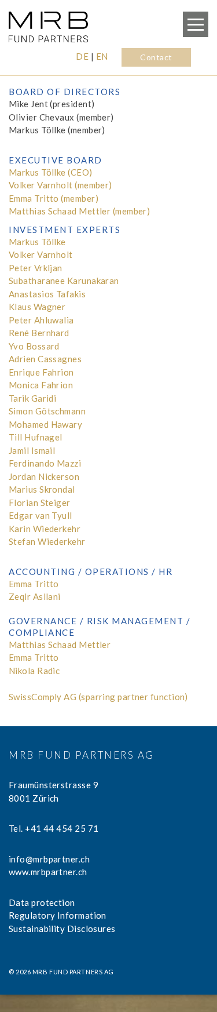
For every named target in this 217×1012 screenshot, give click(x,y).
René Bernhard (39, 332)
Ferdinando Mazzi (45, 463)
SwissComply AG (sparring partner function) (98, 696)
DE (82, 56)
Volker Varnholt (41, 254)
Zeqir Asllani (35, 596)
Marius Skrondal (42, 489)
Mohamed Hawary (45, 424)
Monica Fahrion (41, 385)
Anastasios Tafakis (47, 294)
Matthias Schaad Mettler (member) (79, 211)
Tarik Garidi (32, 398)
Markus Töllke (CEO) (51, 172)
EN (102, 56)
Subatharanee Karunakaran (64, 280)
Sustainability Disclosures (62, 928)
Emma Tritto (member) (53, 198)
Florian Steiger (40, 502)
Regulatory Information (57, 915)
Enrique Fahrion (41, 372)
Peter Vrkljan (35, 268)
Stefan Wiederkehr (47, 541)
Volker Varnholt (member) (60, 185)
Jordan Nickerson (44, 476)
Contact (156, 57)
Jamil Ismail (32, 450)
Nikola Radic (34, 670)
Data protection (42, 902)
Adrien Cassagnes (45, 359)
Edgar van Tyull (40, 515)
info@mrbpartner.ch (49, 859)
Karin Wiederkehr (44, 528)
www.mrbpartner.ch (48, 872)
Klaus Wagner (37, 306)
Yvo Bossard (34, 346)
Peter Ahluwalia (41, 320)
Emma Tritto (34, 583)
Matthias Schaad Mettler (60, 644)
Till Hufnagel (35, 437)
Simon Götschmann (47, 411)
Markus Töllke (37, 241)
